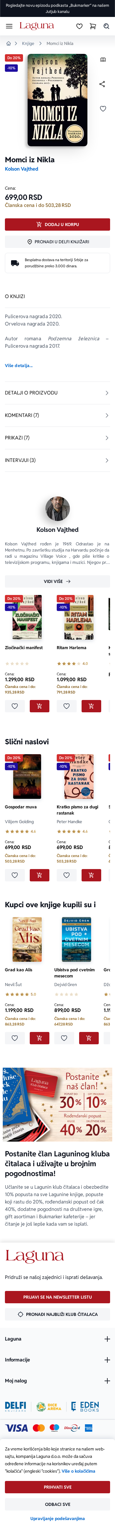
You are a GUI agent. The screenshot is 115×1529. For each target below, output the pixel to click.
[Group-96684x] (85, 1407)
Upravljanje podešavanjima (57, 1518)
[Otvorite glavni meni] (9, 26)
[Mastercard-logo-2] (39, 1428)
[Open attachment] (103, 61)
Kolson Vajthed (21, 169)
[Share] (102, 84)
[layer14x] (88, 1428)
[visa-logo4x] (16, 1428)
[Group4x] (54, 1428)
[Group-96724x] (72, 1428)
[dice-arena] (48, 1407)
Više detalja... (19, 365)
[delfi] (15, 1407)
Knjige (28, 43)
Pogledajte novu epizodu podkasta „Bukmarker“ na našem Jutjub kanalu (57, 8)
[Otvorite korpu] (93, 26)
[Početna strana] (38, 26)
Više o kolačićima (78, 1471)
